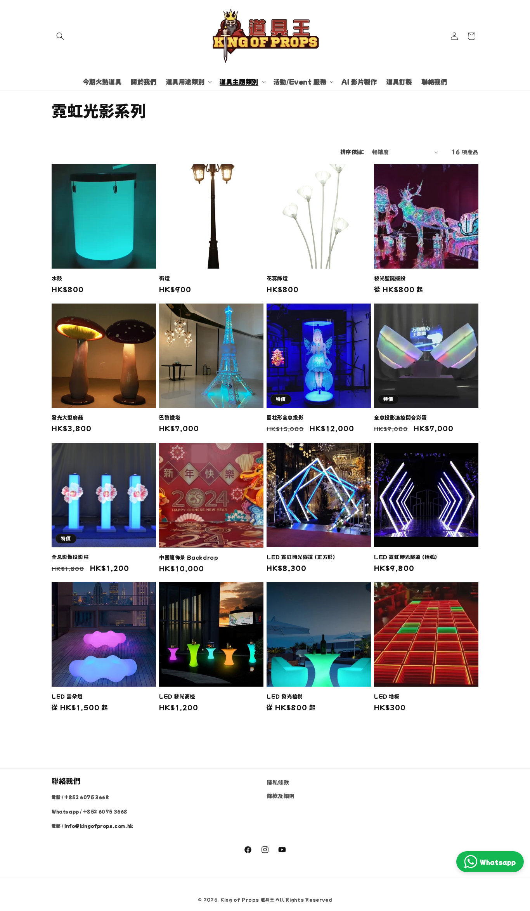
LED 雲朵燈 (67, 696)
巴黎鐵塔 (169, 418)
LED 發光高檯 (177, 696)
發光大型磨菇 (67, 418)
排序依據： (352, 152)
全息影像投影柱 (70, 557)
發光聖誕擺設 (390, 278)
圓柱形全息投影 (285, 418)
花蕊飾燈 (277, 278)
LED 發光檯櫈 (285, 696)
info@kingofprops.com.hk (98, 826)
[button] (60, 36)
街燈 (164, 278)
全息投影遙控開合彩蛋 (400, 418)
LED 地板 (387, 696)
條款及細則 (281, 796)
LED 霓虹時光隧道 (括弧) (405, 557)
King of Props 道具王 (247, 899)
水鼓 (57, 278)
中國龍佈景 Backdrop (188, 557)
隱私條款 (278, 782)
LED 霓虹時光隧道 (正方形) (301, 557)
